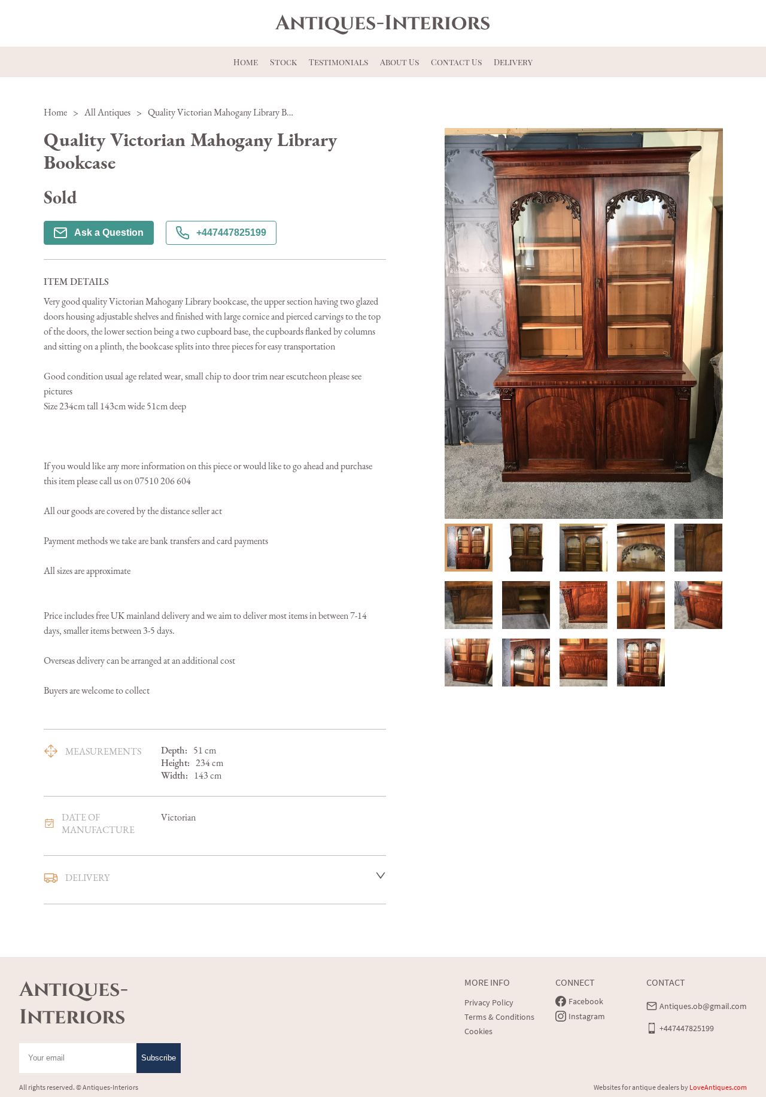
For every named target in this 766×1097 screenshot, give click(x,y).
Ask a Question (109, 232)
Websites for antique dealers (636, 1087)
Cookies (478, 1031)
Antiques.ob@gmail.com (703, 1006)
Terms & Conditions (499, 1016)
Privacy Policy (488, 1002)
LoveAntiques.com (718, 1087)
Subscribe (158, 1057)
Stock (283, 62)
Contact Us (456, 62)
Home (245, 62)
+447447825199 (231, 232)
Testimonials (338, 62)
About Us (399, 62)
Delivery (513, 62)
